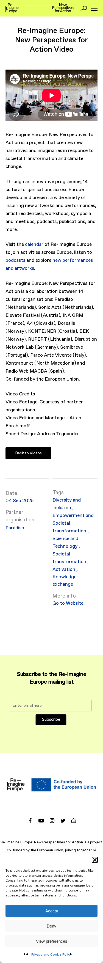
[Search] (84, 8)
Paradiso (14, 528)
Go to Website (67, 603)
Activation (63, 569)
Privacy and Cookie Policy (51, 955)
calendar (34, 244)
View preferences (51, 941)
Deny (51, 926)
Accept (51, 911)
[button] (95, 860)
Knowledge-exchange (65, 581)
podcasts (15, 260)
